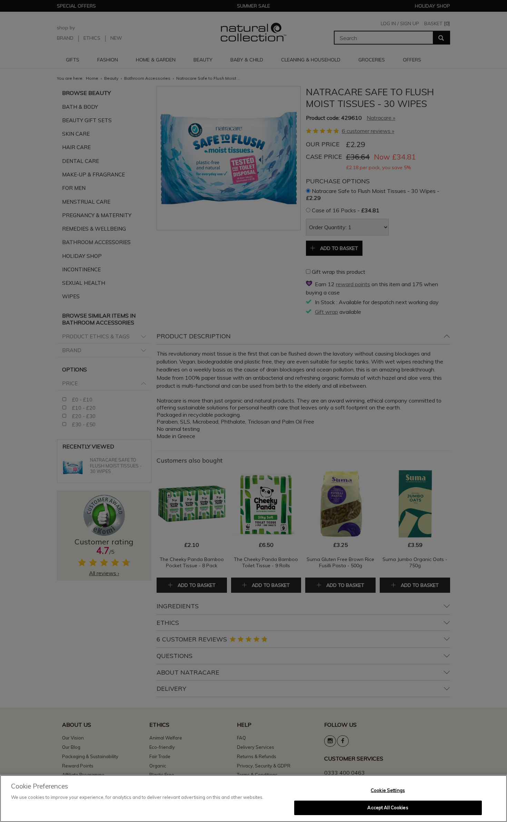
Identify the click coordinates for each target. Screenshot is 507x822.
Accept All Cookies (387, 807)
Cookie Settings (388, 790)
